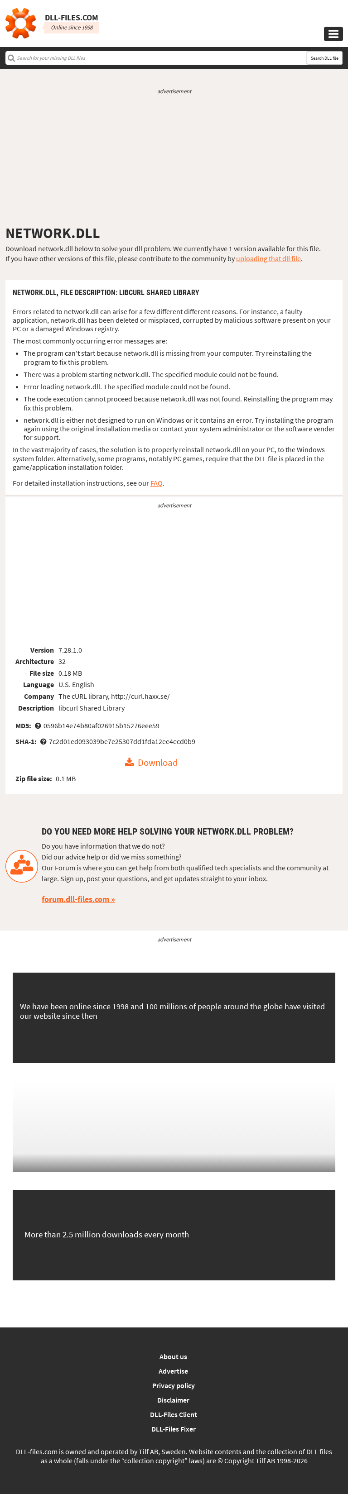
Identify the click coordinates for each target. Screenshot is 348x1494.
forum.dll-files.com (75, 899)
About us (173, 1356)
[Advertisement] (174, 159)
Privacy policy (173, 1385)
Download (158, 762)
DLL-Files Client (173, 1414)
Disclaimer (173, 1399)
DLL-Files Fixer (173, 1428)
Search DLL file (324, 58)
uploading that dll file (268, 258)
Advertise (173, 1371)
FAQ (156, 482)
